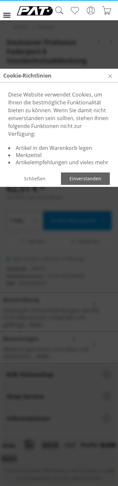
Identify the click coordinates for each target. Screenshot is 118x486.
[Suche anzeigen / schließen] (57, 10)
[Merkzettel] (74, 10)
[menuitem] (9, 10)
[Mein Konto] (90, 10)
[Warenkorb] (106, 10)
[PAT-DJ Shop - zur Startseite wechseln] (34, 11)
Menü (9, 10)
